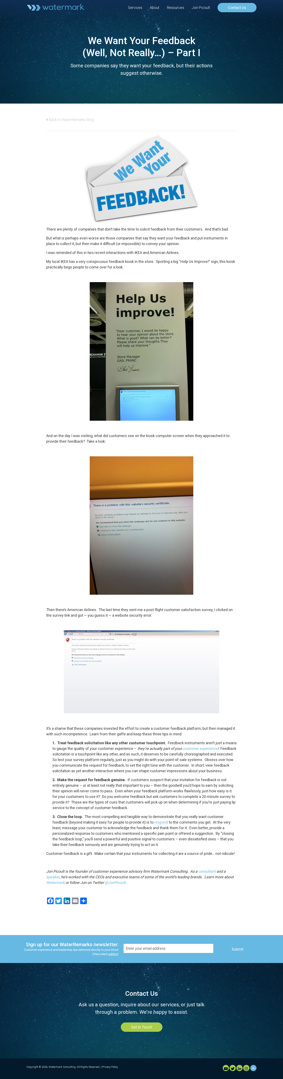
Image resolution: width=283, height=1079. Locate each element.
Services (135, 7)
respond (161, 822)
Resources (175, 7)
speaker (52, 877)
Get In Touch (141, 1027)
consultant (207, 871)
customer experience (200, 748)
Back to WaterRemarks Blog (71, 119)
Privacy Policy (110, 1066)
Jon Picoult (201, 7)
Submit (237, 949)
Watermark (55, 882)
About (154, 7)
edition (113, 954)
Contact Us (237, 7)
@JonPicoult (115, 882)
